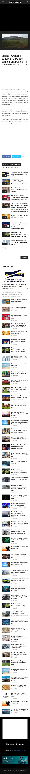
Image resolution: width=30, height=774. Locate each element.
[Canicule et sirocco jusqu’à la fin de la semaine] (6, 333)
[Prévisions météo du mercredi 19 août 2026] (6, 703)
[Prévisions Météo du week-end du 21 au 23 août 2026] (6, 564)
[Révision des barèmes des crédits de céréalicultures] (6, 687)
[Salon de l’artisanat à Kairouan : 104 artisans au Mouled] (6, 190)
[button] (3, 2)
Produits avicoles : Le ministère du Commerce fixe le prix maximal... (19, 638)
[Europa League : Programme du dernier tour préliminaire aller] (6, 663)
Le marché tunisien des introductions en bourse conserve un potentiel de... (18, 531)
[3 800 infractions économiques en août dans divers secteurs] (6, 479)
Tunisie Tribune (5, 288)
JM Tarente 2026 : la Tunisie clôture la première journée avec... (19, 317)
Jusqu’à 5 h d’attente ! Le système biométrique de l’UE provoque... (19, 597)
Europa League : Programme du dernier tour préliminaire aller (19, 662)
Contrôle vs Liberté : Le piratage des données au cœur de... (19, 621)
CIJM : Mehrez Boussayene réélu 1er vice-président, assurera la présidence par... (19, 505)
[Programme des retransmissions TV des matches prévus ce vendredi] (6, 471)
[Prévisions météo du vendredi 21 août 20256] (6, 548)
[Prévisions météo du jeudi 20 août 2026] (6, 671)
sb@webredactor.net (20, 750)
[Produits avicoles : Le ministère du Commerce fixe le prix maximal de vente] (6, 638)
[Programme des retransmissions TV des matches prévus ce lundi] (6, 234)
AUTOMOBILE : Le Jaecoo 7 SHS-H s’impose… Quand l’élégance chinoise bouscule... (19, 613)
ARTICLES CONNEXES (11, 165)
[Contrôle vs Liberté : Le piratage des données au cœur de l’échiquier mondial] (6, 622)
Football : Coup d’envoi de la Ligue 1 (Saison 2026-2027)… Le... (19, 405)
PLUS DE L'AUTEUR (10, 168)
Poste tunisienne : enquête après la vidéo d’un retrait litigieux (19, 174)
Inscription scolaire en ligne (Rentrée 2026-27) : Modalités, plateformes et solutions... (19, 523)
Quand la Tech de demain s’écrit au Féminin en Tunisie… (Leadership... (19, 654)
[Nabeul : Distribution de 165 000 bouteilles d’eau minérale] (6, 242)
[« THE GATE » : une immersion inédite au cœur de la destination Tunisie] (6, 182)
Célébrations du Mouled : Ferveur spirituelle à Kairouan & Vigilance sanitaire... (19, 397)
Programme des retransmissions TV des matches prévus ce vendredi (19, 471)
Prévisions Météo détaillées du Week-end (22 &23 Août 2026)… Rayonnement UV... (19, 422)
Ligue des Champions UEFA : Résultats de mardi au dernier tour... (19, 695)
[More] (23, 156)
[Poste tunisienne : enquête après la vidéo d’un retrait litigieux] (6, 174)
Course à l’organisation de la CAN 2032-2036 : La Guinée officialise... (19, 373)
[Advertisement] (15, 77)
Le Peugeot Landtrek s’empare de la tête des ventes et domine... (19, 678)
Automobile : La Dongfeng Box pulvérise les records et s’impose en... (19, 580)
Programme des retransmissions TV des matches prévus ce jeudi (18, 605)
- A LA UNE (9, 32)
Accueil (3, 32)
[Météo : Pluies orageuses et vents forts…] (6, 463)
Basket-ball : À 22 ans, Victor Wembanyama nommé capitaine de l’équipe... (19, 446)
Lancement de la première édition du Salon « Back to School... (18, 341)
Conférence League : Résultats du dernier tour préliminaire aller (19, 497)
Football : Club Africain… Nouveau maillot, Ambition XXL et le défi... (19, 414)
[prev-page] (3, 248)
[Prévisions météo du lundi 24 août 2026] (6, 366)
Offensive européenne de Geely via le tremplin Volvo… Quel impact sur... (19, 646)
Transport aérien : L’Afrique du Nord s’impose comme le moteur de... (19, 572)
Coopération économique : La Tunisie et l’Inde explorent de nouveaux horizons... (19, 430)
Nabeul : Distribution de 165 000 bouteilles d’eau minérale (19, 242)
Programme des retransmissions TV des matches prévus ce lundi (18, 234)
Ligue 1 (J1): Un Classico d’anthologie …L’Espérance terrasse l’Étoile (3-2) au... (18, 325)
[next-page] (5, 248)
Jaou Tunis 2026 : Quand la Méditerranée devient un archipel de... (18, 588)
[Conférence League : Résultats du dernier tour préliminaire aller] (6, 497)
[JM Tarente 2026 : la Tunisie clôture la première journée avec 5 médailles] (6, 197)
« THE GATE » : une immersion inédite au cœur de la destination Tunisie (19, 182)
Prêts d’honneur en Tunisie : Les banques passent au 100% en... (19, 455)
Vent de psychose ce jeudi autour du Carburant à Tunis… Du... (19, 556)
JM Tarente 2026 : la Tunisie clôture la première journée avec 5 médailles (19, 197)
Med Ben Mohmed (8, 64)
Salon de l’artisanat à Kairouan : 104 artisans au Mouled (19, 189)
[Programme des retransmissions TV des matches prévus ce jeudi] (6, 605)
